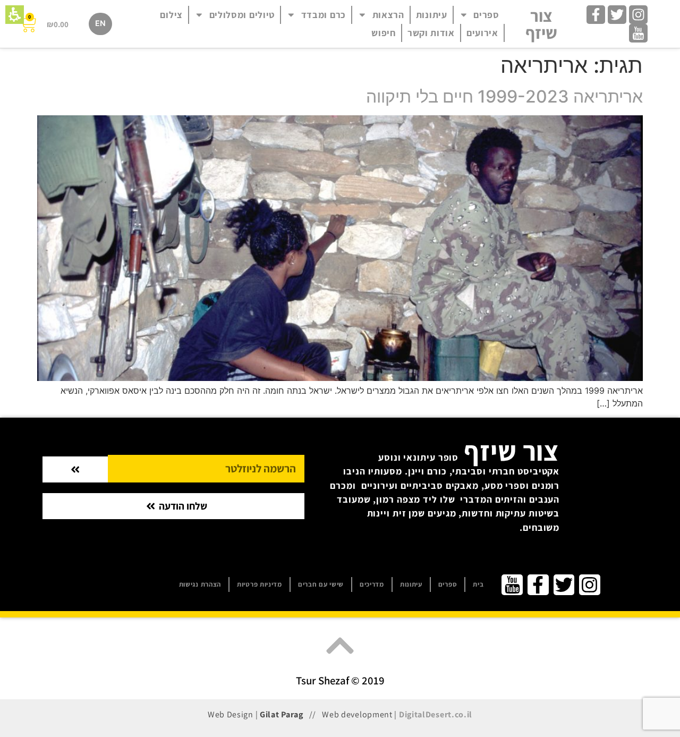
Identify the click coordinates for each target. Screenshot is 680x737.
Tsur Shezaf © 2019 (340, 680)
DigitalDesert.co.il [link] (435, 714)
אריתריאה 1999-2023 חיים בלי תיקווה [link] (504, 96)
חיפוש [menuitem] (383, 33)
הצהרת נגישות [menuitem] (200, 584)
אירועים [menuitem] (482, 33)
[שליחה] (75, 469)
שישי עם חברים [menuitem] (321, 584)
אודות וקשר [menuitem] (431, 33)
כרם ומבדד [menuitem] (323, 15)
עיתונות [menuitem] (431, 15)
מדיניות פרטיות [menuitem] (259, 584)
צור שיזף (541, 24)
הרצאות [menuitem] (388, 15)
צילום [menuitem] (171, 15)
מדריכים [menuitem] (372, 584)
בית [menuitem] (478, 584)
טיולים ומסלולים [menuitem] (242, 15)
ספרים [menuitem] (486, 15)
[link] (638, 14)
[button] (14, 14)
